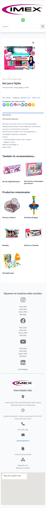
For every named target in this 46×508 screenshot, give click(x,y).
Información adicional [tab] (10, 119)
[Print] (29, 104)
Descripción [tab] (6, 115)
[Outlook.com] (22, 104)
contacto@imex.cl (22, 441)
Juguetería (23, 98)
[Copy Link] (33, 104)
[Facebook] (4, 104)
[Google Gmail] (18, 104)
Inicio (4, 79)
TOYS (8, 79)
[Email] (26, 104)
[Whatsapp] (7, 104)
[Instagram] (15, 104)
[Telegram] (11, 104)
